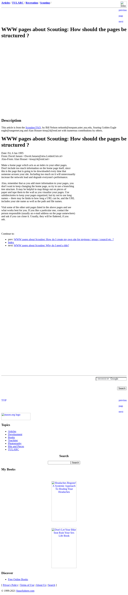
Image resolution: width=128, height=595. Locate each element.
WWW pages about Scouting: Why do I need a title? (41, 245)
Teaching (13, 440)
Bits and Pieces (16, 446)
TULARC (13, 449)
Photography (15, 443)
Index (11, 242)
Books (11, 437)
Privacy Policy (10, 585)
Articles (12, 431)
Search (51, 585)
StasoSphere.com (25, 590)
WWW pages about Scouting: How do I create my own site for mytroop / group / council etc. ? (64, 239)
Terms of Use (27, 585)
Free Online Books (18, 579)
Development (15, 434)
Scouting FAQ (33, 127)
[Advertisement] (64, 65)
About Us (41, 585)
